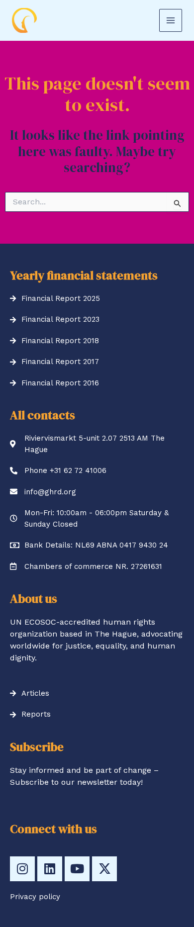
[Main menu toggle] (170, 20)
